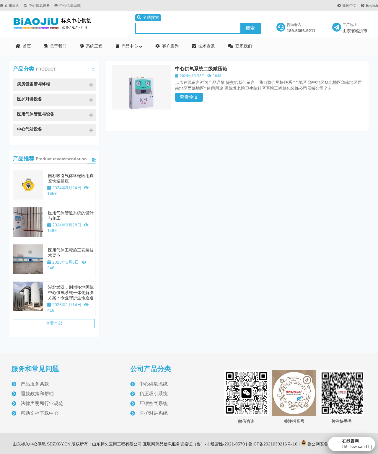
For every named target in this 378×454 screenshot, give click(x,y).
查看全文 (189, 96)
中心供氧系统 (70, 6)
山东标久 (12, 6)
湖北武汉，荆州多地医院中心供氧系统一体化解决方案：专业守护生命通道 (71, 292)
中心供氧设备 (39, 6)
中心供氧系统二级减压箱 (201, 68)
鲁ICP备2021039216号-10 (272, 444)
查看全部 (54, 323)
